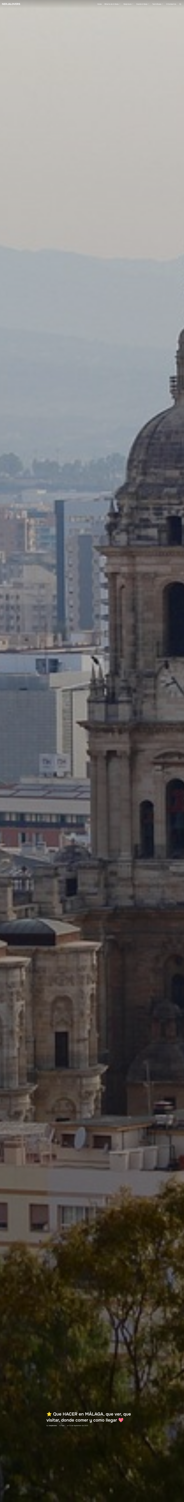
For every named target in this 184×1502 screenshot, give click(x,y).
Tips (62, 1425)
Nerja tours (127, 4)
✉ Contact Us (171, 4)
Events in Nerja (141, 4)
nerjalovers (53, 1425)
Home (99, 4)
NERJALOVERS (11, 4)
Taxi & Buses (156, 4)
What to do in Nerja (111, 4)
